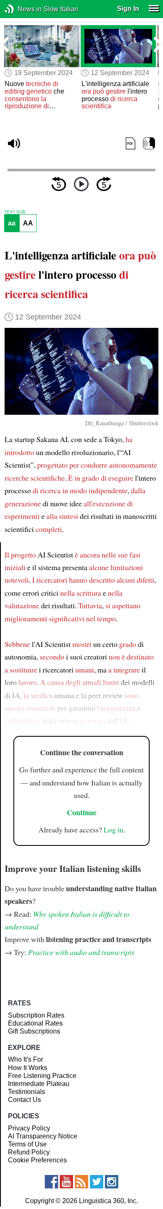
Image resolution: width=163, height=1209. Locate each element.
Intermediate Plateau (38, 1083)
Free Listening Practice (42, 1075)
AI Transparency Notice (42, 1136)
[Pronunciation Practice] (149, 143)
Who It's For (25, 1059)
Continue (82, 812)
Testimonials (26, 1091)
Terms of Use (27, 1144)
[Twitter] (96, 1181)
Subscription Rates (36, 1015)
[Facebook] (51, 1181)
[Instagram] (111, 1181)
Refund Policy (29, 1152)
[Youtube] (66, 1181)
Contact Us (24, 1099)
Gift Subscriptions (34, 1031)
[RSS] (81, 1181)
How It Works (27, 1067)
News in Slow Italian (22, 9)
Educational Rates (35, 1023)
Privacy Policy (29, 1128)
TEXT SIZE (15, 212)
